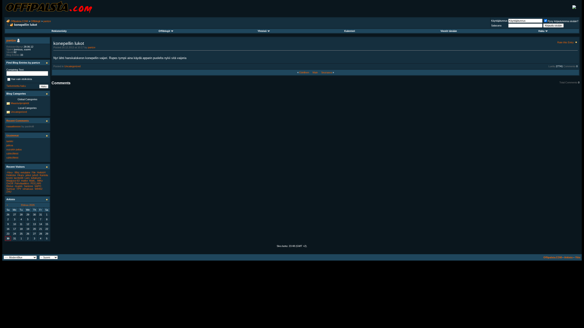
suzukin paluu (14, 149)
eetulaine (25, 172)
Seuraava (326, 72)
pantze (47, 21)
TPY (18, 188)
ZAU (8, 191)
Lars (27, 178)
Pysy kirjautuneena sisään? (563, 21)
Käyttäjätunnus (499, 20)
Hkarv (20, 175)
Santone (28, 186)
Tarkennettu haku (16, 86)
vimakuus (28, 188)
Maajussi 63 (13, 180)
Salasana (496, 25)
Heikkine (11, 175)
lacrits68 (18, 178)
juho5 (35, 175)
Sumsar (10, 188)
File (34, 172)
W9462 (38, 188)
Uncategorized (72, 66)
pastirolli (29, 126)
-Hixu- (9, 172)
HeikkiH (41, 172)
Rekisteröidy (59, 31)
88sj (17, 172)
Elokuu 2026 (28, 205)
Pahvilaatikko (22, 183)
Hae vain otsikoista (21, 79)
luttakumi (36, 178)
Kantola (44, 175)
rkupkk (19, 186)
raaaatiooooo (13, 126)
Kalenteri (349, 31)
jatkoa (9, 145)
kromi (9, 178)
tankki (9, 141)
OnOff (9, 183)
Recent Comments (17, 120)
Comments (569, 66)
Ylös (577, 257)
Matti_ (32, 180)
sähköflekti (12, 153)
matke (24, 180)
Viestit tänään (449, 31)
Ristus (9, 186)
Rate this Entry (565, 42)
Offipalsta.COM (19, 21)
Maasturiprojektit (20, 103)
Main (315, 72)
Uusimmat (12, 135)
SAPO (37, 186)
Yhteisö (262, 31)
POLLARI (36, 183)
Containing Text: (15, 69)
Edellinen (304, 72)
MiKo (40, 180)
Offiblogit (35, 21)
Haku (541, 31)
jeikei (28, 175)
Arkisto (568, 257)
